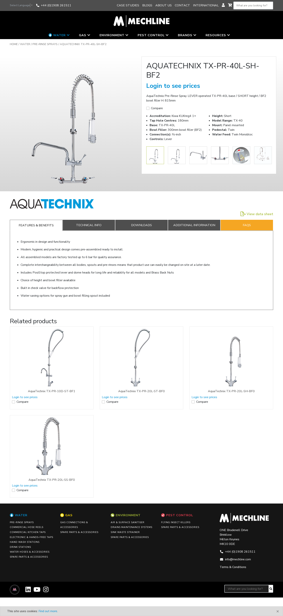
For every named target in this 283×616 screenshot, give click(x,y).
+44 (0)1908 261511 (56, 5)
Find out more (48, 611)
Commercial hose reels (26, 527)
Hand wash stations (24, 542)
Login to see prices (173, 86)
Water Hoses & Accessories (29, 551)
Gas (69, 515)
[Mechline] (141, 21)
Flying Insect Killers (175, 522)
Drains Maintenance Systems (131, 527)
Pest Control (179, 515)
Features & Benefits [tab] (36, 225)
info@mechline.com (238, 559)
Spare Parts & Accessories (29, 556)
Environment (128, 515)
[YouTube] (36, 591)
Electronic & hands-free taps (31, 537)
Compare (157, 108)
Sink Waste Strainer (125, 532)
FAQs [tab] (247, 225)
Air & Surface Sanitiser (127, 522)
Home (14, 44)
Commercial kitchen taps (28, 532)
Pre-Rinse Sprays (45, 44)
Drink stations (20, 547)
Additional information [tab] (194, 225)
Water (25, 44)
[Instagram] (46, 591)
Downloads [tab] (141, 225)
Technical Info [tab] (88, 225)
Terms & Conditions (233, 567)
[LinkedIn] (28, 591)
